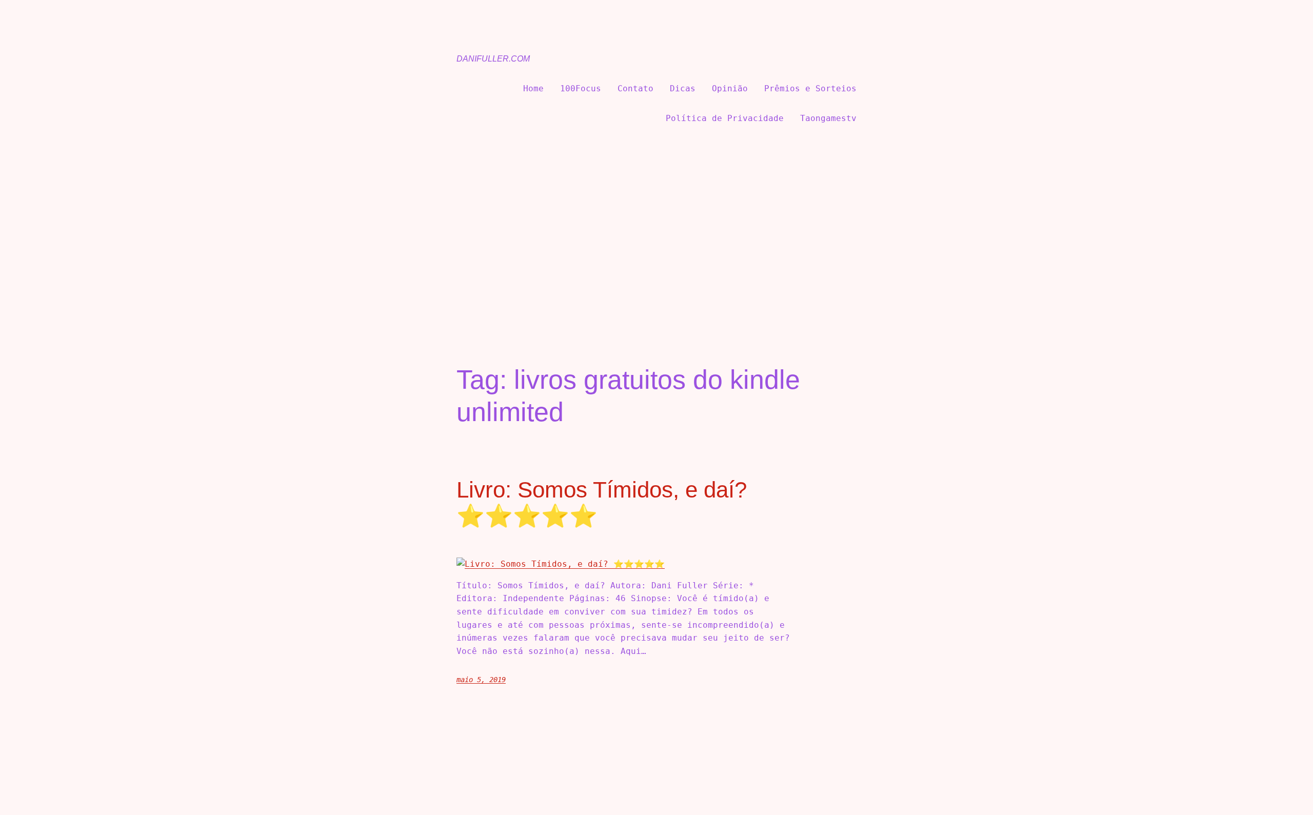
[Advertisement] (656, 229)
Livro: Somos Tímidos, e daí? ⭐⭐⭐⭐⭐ (601, 502)
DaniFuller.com (493, 58)
